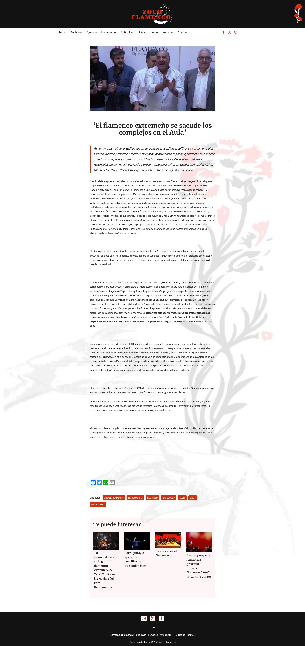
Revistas (167, 32)
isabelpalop (169, 498)
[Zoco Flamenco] (152, 14)
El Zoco (142, 32)
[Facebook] (223, 32)
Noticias (76, 32)
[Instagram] (235, 32)
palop (182, 498)
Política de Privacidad (146, 634)
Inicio (63, 32)
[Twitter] (229, 32)
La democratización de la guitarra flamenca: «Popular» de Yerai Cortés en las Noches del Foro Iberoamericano (105, 570)
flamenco (152, 498)
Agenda (91, 32)
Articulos (127, 32)
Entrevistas (108, 32)
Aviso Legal (166, 634)
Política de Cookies (184, 634)
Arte (155, 32)
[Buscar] (243, 32)
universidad (98, 504)
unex (192, 498)
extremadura (135, 498)
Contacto (184, 32)
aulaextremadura (113, 498)
